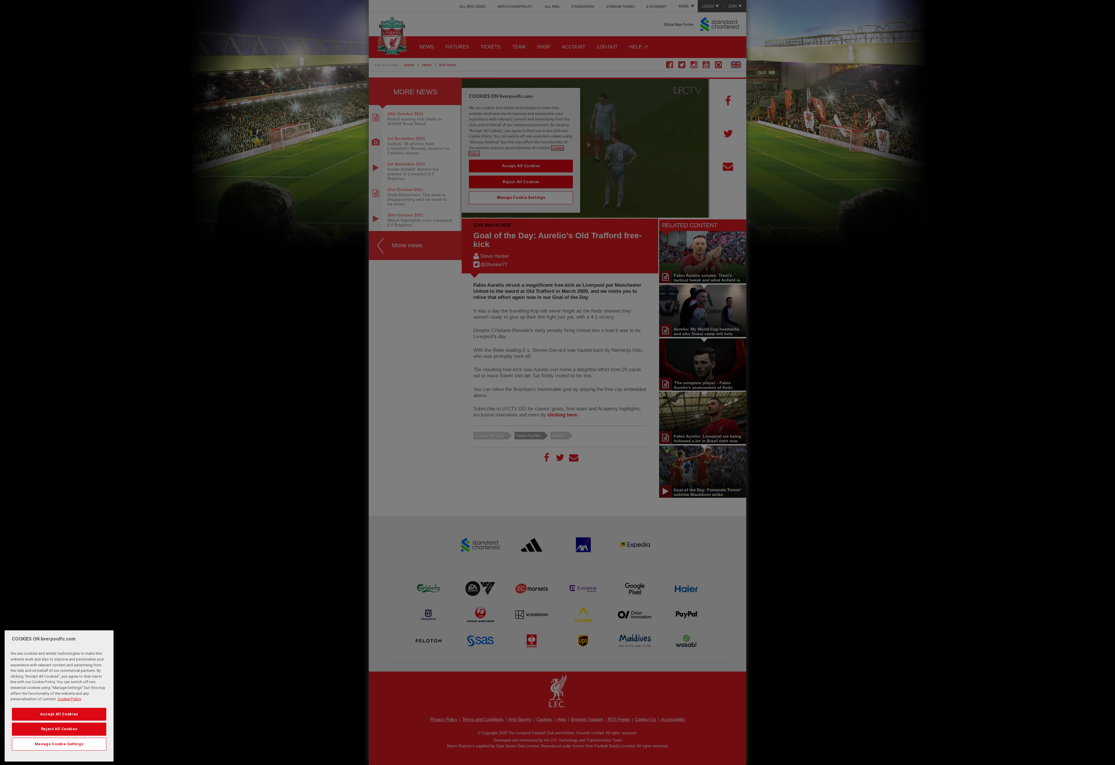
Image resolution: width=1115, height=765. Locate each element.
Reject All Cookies (59, 729)
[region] (59, 696)
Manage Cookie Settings (59, 744)
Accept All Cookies (59, 714)
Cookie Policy (69, 699)
